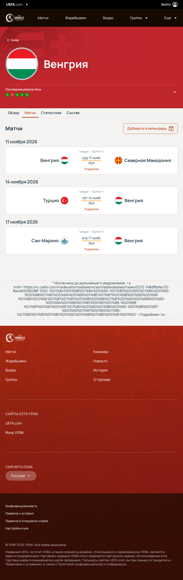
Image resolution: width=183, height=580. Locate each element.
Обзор (13, 113)
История (100, 370)
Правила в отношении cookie (26, 521)
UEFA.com (13, 423)
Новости (100, 361)
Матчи (30, 113)
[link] (43, 18)
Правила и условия (19, 513)
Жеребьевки (15, 361)
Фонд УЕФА (14, 432)
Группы (11, 379)
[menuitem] (46, 18)
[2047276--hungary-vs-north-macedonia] (91, 160)
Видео (10, 370)
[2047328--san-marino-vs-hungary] (91, 240)
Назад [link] (15, 40)
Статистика (51, 113)
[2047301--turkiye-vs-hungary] (91, 200)
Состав (73, 113)
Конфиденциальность (21, 506)
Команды (100, 351)
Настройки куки (17, 528)
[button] (138, 18)
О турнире (101, 379)
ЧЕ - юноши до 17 (14, 18)
